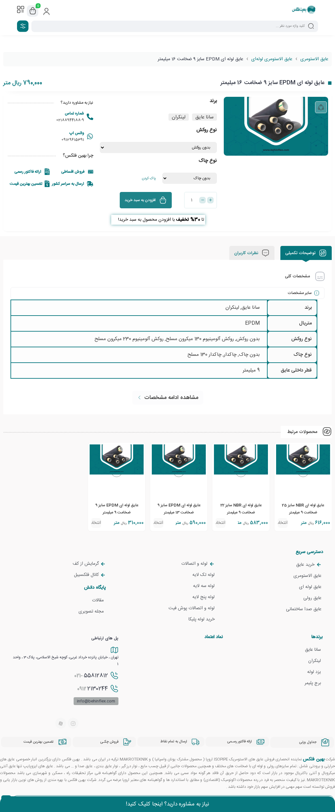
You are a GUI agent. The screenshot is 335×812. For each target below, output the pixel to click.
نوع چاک (208, 161)
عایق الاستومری (314, 59)
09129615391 (73, 139)
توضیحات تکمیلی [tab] (301, 253)
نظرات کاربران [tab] (246, 253)
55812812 (91, 675)
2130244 (92, 688)
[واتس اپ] (90, 136)
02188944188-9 (70, 120)
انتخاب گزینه (283, 523)
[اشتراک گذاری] (321, 107)
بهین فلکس (313, 759)
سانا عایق (250, 307)
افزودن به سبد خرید (140, 200)
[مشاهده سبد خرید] (33, 11)
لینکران (232, 307)
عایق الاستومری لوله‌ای (271, 59)
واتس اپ (76, 133)
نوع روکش (206, 130)
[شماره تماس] (90, 116)
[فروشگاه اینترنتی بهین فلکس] (304, 11)
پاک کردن (149, 178)
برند (213, 101)
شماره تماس (74, 113)
